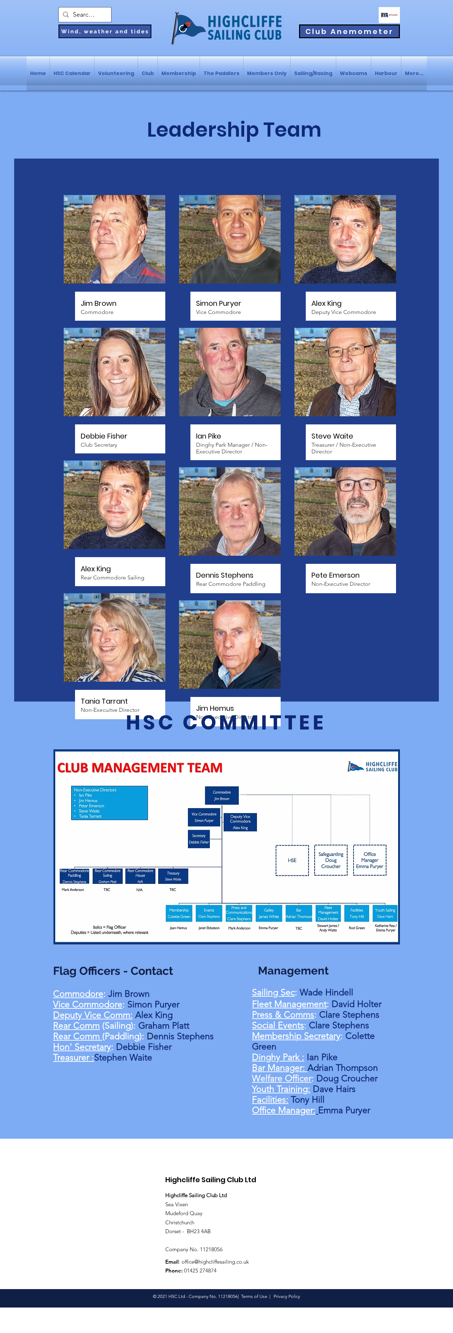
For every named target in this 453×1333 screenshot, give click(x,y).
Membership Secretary (296, 1035)
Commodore (78, 993)
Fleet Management (289, 1004)
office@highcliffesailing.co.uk (215, 1261)
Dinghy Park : (278, 1057)
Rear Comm (76, 1025)
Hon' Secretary (82, 1046)
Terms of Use (254, 1296)
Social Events (278, 1025)
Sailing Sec (273, 992)
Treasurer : (73, 1057)
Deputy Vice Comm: (93, 1014)
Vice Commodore (87, 1004)
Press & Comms (283, 1014)
